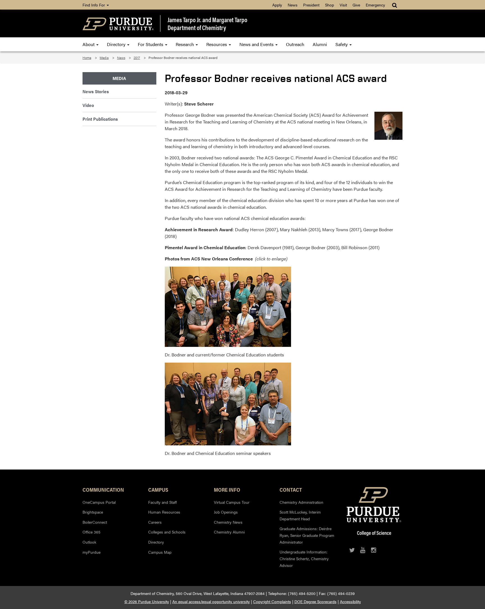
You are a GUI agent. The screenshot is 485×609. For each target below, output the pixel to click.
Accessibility (350, 601)
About (89, 44)
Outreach (295, 44)
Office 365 (91, 532)
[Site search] (395, 5)
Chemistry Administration (301, 502)
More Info (227, 489)
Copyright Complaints (272, 601)
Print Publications (100, 119)
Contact (291, 489)
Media (104, 57)
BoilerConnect (95, 522)
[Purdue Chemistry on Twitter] (352, 549)
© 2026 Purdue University (146, 601)
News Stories (96, 91)
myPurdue (91, 552)
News (293, 5)
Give (356, 5)
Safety (342, 44)
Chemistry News (228, 522)
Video (88, 105)
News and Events (257, 44)
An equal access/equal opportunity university (211, 601)
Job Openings (226, 512)
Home (87, 57)
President (311, 5)
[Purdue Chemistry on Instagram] (373, 549)
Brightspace (93, 512)
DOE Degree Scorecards (315, 601)
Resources (217, 44)
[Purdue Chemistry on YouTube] (362, 549)
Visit (343, 5)
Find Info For (94, 5)
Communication (103, 489)
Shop (329, 5)
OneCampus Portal (99, 502)
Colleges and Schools (167, 532)
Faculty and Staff (162, 502)
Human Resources (164, 512)
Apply (277, 5)
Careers (155, 522)
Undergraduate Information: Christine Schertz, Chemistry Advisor (304, 558)
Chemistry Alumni (229, 532)
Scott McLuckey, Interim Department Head (300, 515)
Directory (117, 44)
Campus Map (159, 552)
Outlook (89, 542)
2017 (137, 57)
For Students (151, 44)
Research (185, 44)
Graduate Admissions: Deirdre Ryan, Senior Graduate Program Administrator (307, 535)
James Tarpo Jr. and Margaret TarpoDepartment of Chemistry (207, 23)
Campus (158, 489)
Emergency (375, 5)
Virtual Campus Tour (232, 502)
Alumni (320, 44)
